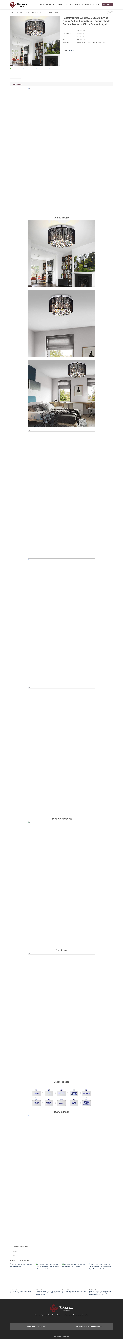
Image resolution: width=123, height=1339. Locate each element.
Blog (97, 5)
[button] (12, 64)
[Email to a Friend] (70, 54)
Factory (15, 1251)
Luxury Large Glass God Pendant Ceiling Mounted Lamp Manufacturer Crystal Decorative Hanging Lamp (100, 1293)
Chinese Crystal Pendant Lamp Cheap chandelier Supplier (20, 1292)
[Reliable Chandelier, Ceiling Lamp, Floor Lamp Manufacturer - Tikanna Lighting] (18, 5)
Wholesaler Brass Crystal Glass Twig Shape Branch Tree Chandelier (74, 1292)
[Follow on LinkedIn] (66, 1319)
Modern (37, 12)
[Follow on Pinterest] (63, 1319)
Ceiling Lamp (52, 12)
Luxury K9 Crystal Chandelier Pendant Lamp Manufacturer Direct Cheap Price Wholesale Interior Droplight (48, 1293)
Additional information (20, 1247)
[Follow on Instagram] (57, 1319)
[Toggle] (11, 84)
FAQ (14, 1255)
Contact (89, 5)
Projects (61, 5)
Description (17, 84)
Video (70, 5)
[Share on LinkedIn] (77, 54)
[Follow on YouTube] (68, 1319)
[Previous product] (111, 12)
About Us (79, 5)
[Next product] (108, 12)
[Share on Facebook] (64, 54)
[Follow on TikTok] (59, 1319)
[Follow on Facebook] (55, 1319)
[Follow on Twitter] (61, 1319)
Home (42, 5)
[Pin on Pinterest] (73, 54)
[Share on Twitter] (67, 54)
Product (50, 5)
